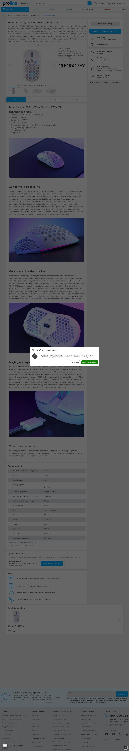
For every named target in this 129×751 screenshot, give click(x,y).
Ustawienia (75, 362)
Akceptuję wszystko (89, 362)
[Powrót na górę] (125, 748)
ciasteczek (58, 355)
